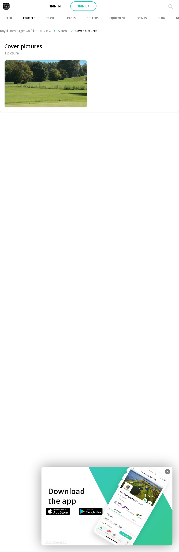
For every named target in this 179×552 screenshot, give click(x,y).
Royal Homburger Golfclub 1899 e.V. (25, 31)
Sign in (55, 6)
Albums (63, 31)
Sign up (83, 6)
